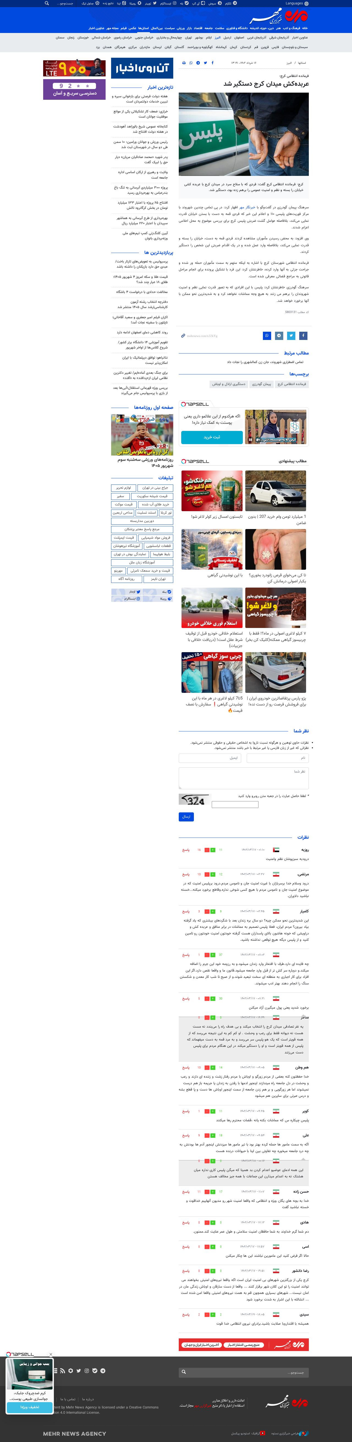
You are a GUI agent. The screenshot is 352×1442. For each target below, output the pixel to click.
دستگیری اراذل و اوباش (228, 384)
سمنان (60, 37)
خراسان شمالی (101, 37)
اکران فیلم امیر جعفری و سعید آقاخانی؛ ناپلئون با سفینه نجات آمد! (140, 320)
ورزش (181, 28)
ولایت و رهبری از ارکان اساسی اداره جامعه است (143, 175)
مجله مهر (112, 28)
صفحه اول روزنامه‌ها (153, 407)
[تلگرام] (102, 1371)
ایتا (119, 4)
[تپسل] (183, 404)
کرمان (233, 47)
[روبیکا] (70, 1371)
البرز (218, 37)
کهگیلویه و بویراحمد (200, 47)
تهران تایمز (158, 579)
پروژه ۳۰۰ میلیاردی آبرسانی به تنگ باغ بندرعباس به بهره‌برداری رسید (141, 190)
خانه (305, 28)
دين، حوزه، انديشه (262, 28)
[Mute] (258, 439)
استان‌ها (143, 28)
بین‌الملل (157, 28)
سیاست (170, 28)
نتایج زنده (108, 3)
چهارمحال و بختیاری (169, 37)
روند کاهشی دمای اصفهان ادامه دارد (142, 332)
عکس (132, 28)
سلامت (219, 28)
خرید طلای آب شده (155, 504)
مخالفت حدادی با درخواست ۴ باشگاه (142, 292)
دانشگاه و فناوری (237, 28)
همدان (107, 47)
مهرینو (118, 571)
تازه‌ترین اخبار (160, 87)
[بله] (94, 1371)
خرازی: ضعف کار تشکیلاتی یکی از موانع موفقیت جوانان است (141, 114)
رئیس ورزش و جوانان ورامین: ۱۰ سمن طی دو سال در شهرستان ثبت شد (141, 144)
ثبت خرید (212, 437)
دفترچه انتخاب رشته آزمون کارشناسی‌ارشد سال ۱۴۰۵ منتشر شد (142, 304)
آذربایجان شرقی (279, 37)
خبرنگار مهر (247, 207)
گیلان (168, 47)
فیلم (124, 28)
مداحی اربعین (123, 513)
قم (256, 47)
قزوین (265, 47)
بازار (189, 28)
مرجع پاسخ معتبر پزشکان (142, 529)
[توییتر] (78, 1371)
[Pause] (250, 439)
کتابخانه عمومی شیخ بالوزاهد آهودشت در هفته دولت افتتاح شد (140, 129)
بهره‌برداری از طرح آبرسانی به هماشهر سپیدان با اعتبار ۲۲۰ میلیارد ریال (142, 220)
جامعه (209, 28)
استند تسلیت (146, 513)
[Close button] (51, 1354)
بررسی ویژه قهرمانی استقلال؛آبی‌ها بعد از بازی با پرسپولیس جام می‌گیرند (140, 390)
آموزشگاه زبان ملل (142, 562)
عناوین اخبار (300, 37)
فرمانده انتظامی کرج (292, 384)
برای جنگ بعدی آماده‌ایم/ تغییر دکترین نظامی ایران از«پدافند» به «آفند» (141, 375)
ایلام (209, 37)
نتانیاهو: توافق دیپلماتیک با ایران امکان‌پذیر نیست (145, 360)
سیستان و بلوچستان (295, 47)
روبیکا (133, 4)
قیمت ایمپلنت (124, 538)
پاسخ (185, 850)
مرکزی (132, 47)
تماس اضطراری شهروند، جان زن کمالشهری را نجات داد (265, 362)
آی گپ (196, 4)
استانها (302, 63)
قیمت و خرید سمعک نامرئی (150, 571)
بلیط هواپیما (161, 554)
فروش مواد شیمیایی (155, 538)
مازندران (145, 47)
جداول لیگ (88, 4)
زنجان (71, 37)
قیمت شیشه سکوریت (152, 496)
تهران (188, 37)
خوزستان (83, 37)
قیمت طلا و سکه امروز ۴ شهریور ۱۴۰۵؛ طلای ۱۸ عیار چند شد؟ (140, 279)
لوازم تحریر (123, 488)
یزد (98, 47)
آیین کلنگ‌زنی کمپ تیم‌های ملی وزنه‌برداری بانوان (145, 236)
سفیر (120, 496)
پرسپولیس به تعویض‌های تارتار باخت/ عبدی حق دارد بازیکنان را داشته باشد (141, 264)
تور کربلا (166, 513)
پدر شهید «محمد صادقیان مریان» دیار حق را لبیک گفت (141, 159)
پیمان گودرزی (261, 384)
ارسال (186, 817)
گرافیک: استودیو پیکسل (245, 1433)
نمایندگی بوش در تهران (130, 554)
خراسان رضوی (123, 37)
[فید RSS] (62, 1371)
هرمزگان (120, 47)
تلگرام (228, 4)
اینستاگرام (166, 4)
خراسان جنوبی (144, 37)
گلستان (179, 47)
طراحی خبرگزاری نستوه (285, 1433)
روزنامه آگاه (126, 579)
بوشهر (199, 37)
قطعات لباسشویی (158, 546)
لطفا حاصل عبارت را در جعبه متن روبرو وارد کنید (273, 796)
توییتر (148, 4)
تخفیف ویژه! (29, 1408)
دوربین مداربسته (142, 521)
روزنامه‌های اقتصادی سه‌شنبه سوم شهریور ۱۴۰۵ (144, 462)
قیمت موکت (124, 504)
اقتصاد (198, 28)
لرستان (157, 47)
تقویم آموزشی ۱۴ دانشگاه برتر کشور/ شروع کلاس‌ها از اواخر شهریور (143, 345)
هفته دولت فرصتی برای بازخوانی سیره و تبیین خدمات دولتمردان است (140, 99)
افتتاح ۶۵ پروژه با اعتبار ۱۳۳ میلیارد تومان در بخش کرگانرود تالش (143, 205)
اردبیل (227, 37)
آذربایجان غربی (256, 37)
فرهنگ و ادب (291, 28)
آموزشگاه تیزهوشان (126, 546)
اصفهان (239, 37)
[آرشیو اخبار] (54, 1371)
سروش (212, 4)
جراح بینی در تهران (155, 488)
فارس (275, 47)
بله (182, 4)
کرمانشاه (221, 47)
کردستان (245, 47)
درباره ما (88, 1399)
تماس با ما (68, 1399)
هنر (278, 28)
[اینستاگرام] (86, 1371)
